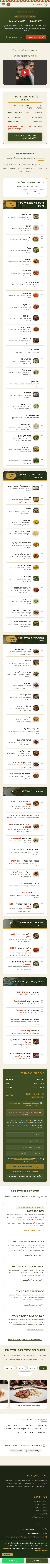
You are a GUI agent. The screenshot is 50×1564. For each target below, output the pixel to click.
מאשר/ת (7, 1555)
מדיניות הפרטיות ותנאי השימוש (23, 1159)
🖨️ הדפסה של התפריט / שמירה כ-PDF (25, 1176)
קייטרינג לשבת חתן (40, 1501)
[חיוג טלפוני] (8, 4)
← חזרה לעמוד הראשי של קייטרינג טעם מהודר (25, 1339)
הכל (43, 1368)
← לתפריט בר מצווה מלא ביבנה (34, 1305)
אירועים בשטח (25, 1374)
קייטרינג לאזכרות (41, 1511)
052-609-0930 (28, 1529)
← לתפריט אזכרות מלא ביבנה (34, 1255)
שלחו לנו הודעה (32, 1533)
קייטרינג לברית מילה (40, 1504)
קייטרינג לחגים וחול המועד (38, 1517)
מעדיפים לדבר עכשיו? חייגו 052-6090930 (25, 1172)
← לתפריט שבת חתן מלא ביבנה (34, 1230)
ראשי (31, 12)
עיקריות (32, 1368)
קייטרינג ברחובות (16, 1450)
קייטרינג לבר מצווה (41, 1507)
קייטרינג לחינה (42, 1514)
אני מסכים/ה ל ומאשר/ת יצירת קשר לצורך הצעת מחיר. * (25, 1160)
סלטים (21, 1368)
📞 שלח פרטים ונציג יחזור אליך (25, 1166)
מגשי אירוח (9, 1368)
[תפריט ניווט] (3, 4)
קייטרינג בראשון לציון (32, 1450)
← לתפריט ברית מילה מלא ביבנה (33, 1280)
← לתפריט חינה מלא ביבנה (35, 1330)
